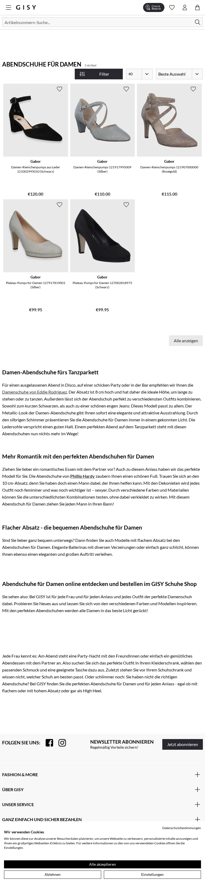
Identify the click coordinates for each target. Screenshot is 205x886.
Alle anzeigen (186, 340)
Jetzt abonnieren (182, 744)
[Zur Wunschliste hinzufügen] (59, 89)
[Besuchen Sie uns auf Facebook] (46, 743)
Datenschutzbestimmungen (181, 828)
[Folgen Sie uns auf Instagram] (59, 743)
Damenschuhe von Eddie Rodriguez (34, 391)
